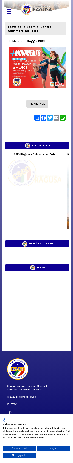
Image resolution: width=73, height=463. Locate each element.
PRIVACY (12, 403)
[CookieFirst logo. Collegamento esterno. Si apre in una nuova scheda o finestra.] (4, 420)
